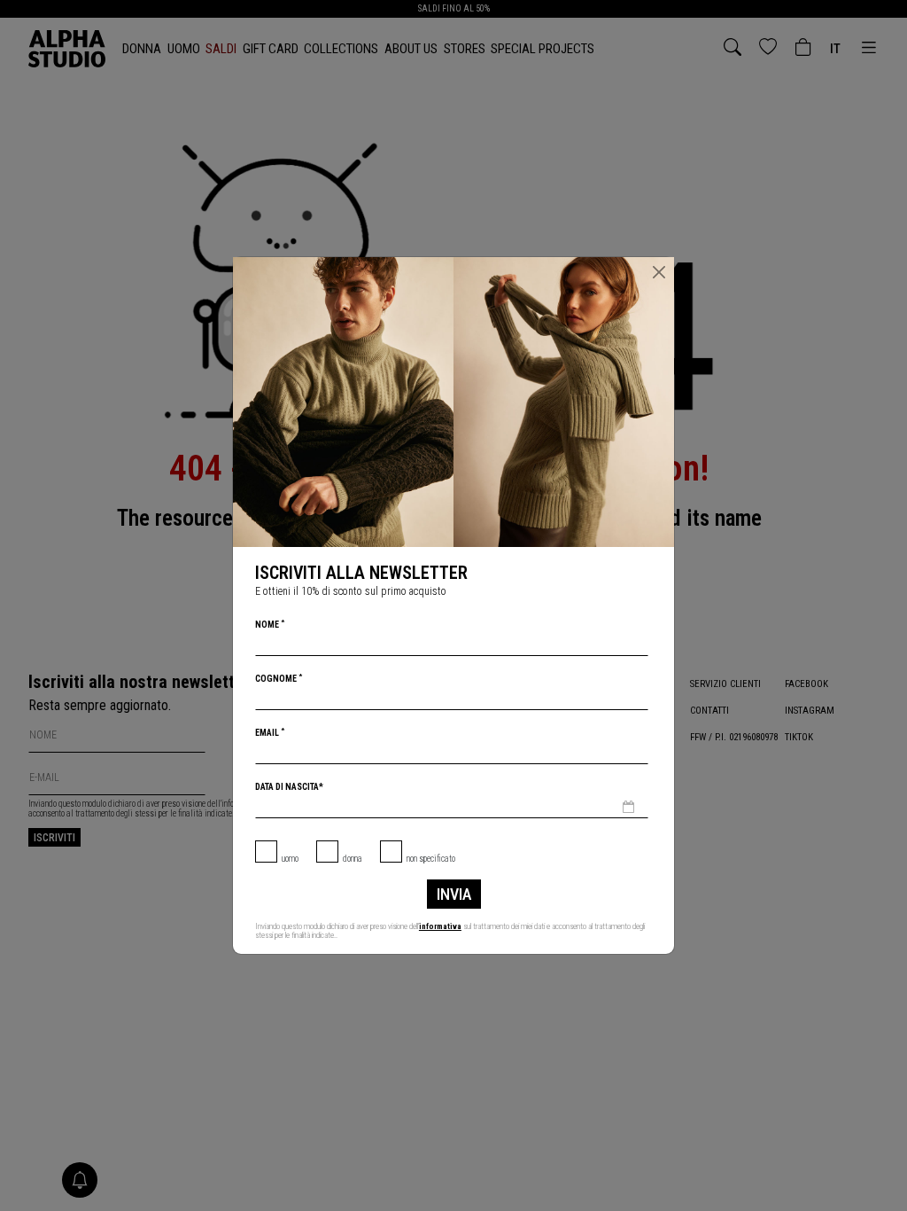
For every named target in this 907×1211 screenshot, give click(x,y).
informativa (440, 926)
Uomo (290, 858)
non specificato (431, 858)
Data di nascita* (289, 787)
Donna (352, 858)
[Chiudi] (659, 272)
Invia (454, 894)
